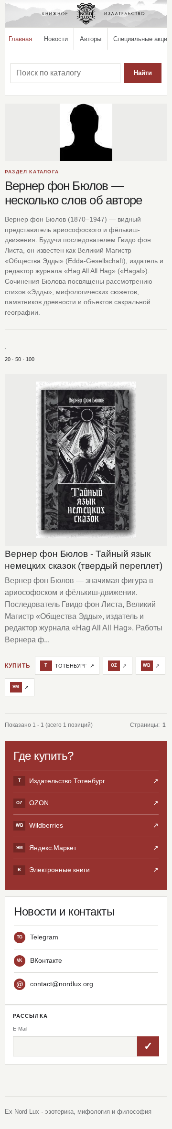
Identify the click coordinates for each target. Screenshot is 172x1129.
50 (18, 359)
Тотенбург (69, 666)
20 (8, 359)
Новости (56, 39)
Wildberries (87, 825)
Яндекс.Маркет (87, 848)
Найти (143, 72)
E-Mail (20, 1029)
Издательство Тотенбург (88, 781)
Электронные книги (88, 869)
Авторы (90, 39)
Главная (20, 39)
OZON (87, 803)
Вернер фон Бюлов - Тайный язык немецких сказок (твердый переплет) (83, 560)
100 (30, 359)
